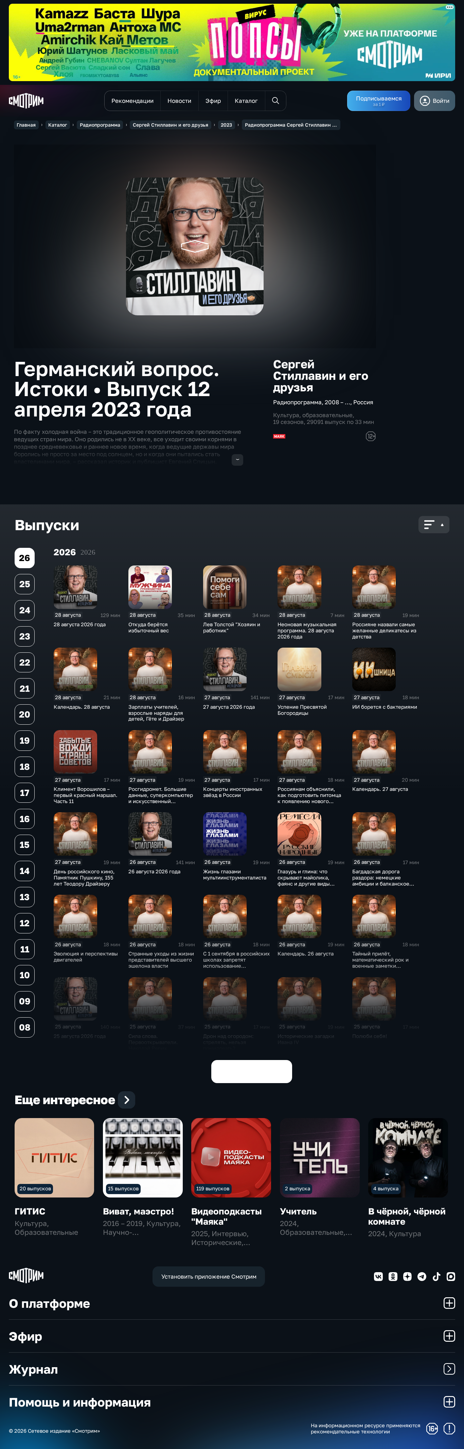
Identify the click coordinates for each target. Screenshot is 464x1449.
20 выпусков (35, 1188)
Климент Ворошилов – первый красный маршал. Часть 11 (86, 795)
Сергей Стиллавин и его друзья (170, 125)
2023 (226, 125)
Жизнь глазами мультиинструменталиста (234, 874)
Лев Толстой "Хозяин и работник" (231, 627)
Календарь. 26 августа (306, 953)
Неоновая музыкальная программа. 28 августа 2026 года (307, 630)
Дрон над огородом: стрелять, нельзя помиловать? (228, 1042)
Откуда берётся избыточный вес (148, 627)
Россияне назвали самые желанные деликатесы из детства (384, 630)
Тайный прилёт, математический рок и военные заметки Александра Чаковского (382, 962)
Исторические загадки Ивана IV (306, 1039)
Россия (363, 402)
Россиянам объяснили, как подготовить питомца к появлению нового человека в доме (309, 798)
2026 (88, 552)
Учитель (298, 1211)
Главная (26, 125)
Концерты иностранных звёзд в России (232, 792)
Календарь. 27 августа (380, 789)
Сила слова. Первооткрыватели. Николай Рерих (153, 1042)
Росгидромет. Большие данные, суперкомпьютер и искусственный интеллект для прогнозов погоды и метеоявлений (160, 801)
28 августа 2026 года (80, 624)
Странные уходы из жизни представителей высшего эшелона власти (161, 959)
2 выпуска (297, 1188)
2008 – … (337, 402)
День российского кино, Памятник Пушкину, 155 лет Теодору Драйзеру (84, 877)
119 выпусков (212, 1188)
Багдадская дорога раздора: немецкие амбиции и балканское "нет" (380, 880)
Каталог (57, 125)
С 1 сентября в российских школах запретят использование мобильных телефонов (236, 962)
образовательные (327, 415)
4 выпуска (385, 1188)
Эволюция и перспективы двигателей (86, 956)
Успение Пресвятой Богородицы (302, 710)
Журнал (33, 1368)
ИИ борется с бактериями (384, 707)
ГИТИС (30, 1211)
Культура (286, 415)
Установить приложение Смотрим (208, 1276)
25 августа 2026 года (80, 1036)
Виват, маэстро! (138, 1211)
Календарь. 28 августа (82, 707)
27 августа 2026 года (229, 707)
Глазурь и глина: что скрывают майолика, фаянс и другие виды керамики (304, 880)
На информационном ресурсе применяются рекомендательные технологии (366, 1428)
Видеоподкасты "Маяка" (226, 1216)
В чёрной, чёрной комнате (407, 1216)
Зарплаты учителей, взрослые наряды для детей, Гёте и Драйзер (156, 713)
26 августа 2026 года (154, 871)
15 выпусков (123, 1188)
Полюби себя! (369, 1036)
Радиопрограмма (100, 125)
